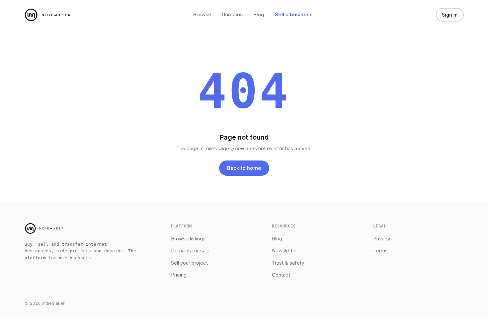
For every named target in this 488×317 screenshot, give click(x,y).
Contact (281, 275)
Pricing (179, 275)
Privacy (381, 238)
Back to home (244, 168)
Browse (202, 14)
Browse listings (188, 238)
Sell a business (294, 14)
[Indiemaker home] (47, 15)
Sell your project (189, 263)
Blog (258, 14)
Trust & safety (288, 263)
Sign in (450, 15)
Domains (232, 14)
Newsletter (284, 250)
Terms (380, 250)
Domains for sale (190, 250)
